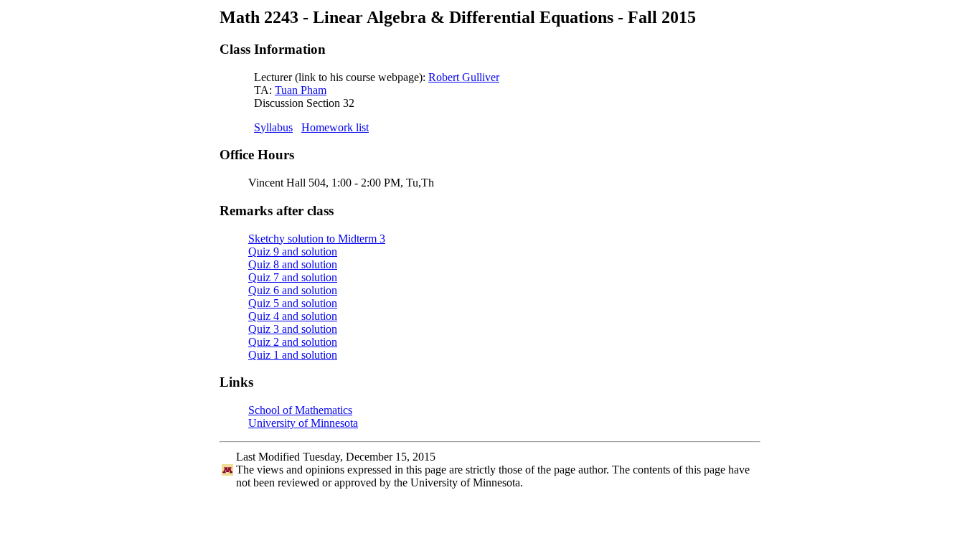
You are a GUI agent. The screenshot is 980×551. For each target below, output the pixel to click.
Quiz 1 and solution (292, 355)
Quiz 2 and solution (292, 342)
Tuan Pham (300, 90)
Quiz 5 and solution (292, 303)
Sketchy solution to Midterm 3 (316, 238)
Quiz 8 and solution (292, 264)
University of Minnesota (303, 423)
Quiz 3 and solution (292, 329)
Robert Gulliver (463, 77)
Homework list (335, 127)
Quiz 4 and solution (292, 316)
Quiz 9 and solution (292, 251)
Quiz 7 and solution (292, 277)
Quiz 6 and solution (292, 290)
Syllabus (273, 127)
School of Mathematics (300, 410)
